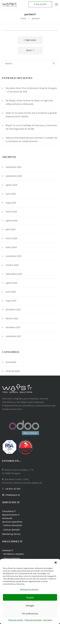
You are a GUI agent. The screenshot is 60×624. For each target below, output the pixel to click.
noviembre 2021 (13, 336)
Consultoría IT (9, 511)
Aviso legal (47, 620)
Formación (7, 518)
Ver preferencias (30, 613)
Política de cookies (15, 620)
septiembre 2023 (14, 274)
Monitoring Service (11, 534)
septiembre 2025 (14, 176)
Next (29, 50)
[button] (55, 562)
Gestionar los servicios (29, 589)
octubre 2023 (12, 265)
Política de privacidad (33, 620)
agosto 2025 (11, 184)
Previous (31, 40)
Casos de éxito (13, 371)
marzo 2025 (11, 211)
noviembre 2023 (13, 256)
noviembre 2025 (13, 167)
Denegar (30, 605)
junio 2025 (11, 193)
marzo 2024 (11, 238)
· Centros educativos (12, 525)
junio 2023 (11, 291)
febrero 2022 (12, 318)
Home (23, 18)
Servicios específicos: (12, 521)
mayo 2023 (11, 300)
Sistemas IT (7, 550)
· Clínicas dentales (11, 529)
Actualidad (11, 362)
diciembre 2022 (13, 309)
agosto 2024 (11, 220)
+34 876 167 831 (13, 488)
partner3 (30, 14)
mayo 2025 (11, 202)
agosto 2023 (11, 282)
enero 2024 (11, 247)
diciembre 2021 (13, 327)
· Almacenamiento (11, 558)
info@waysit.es (12, 495)
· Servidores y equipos (13, 553)
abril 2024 (10, 229)
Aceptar (30, 597)
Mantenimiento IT (11, 514)
